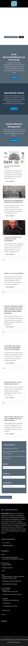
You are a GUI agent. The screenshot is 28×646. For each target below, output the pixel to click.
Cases (21, 36)
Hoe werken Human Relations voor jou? (13, 559)
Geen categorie (10, 181)
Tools (3, 570)
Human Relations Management (9, 557)
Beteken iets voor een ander (10, 591)
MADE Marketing (15, 642)
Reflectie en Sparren (7, 567)
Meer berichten (6, 497)
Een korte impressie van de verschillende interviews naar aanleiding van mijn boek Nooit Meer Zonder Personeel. (13, 310)
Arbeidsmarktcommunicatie (9, 584)
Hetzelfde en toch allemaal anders (12, 594)
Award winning (6, 610)
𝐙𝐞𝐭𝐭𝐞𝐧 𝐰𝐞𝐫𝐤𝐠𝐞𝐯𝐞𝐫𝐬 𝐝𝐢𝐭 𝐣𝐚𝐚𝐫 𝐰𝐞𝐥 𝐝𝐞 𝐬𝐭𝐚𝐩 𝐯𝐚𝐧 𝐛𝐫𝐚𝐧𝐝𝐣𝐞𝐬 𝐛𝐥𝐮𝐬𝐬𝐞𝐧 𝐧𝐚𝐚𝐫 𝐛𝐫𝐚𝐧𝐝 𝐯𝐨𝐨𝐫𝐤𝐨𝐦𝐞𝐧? (13, 418)
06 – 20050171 (6, 542)
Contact (14, 108)
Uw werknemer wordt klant (10, 606)
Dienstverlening (5, 563)
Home (3, 554)
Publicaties (5, 598)
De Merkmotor (7, 603)
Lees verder (14, 140)
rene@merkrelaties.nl (8, 545)
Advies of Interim (6, 565)
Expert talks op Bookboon (14, 273)
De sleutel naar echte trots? (10, 448)
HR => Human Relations (11, 36)
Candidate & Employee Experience (11, 581)
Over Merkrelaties (6, 588)
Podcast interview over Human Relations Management (12, 239)
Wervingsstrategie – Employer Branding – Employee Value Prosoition (13, 577)
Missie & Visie (5, 590)
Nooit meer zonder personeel (11, 600)
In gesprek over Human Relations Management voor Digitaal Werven (12, 347)
